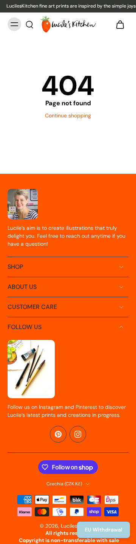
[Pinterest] (58, 434)
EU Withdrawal (103, 529)
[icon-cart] (120, 24)
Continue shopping (68, 115)
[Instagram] (78, 434)
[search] (29, 24)
